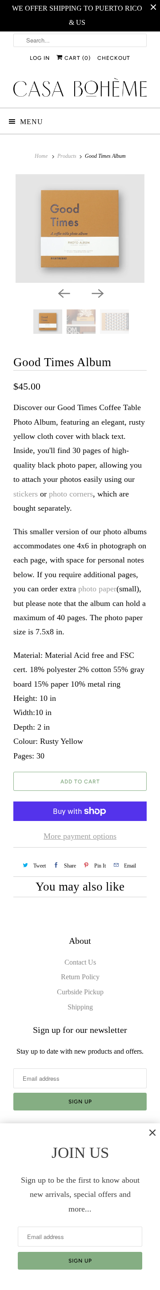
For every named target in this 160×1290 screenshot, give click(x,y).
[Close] (152, 1133)
